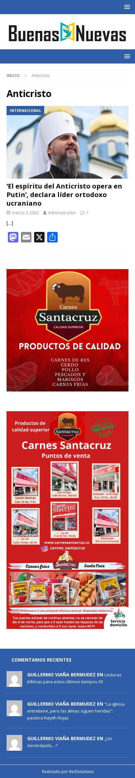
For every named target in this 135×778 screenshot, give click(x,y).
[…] (10, 223)
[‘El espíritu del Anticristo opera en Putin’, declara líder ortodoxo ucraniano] (67, 142)
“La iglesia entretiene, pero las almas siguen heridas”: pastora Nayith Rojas (76, 711)
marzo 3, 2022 (25, 212)
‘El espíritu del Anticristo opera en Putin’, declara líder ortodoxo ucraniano (64, 195)
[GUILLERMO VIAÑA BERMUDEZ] (14, 683)
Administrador (62, 212)
